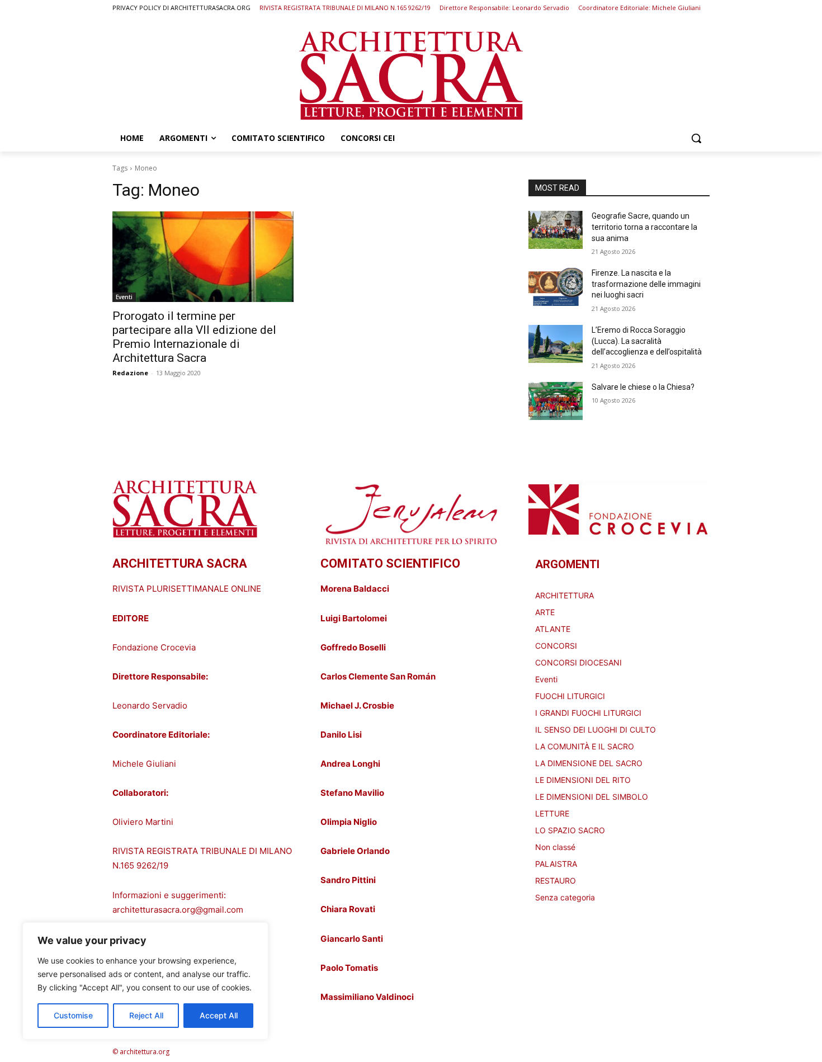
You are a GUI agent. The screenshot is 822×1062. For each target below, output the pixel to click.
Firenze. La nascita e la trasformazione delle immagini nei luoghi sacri (646, 283)
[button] (696, 138)
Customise (73, 1015)
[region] (145, 981)
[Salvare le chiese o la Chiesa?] (555, 401)
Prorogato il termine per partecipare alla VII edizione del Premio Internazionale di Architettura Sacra (194, 337)
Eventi (124, 297)
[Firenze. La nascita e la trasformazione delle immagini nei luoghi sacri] (555, 287)
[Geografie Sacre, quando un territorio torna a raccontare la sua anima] (555, 230)
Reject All (146, 1015)
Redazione (130, 373)
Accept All (219, 1015)
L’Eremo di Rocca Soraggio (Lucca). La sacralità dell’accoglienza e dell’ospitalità (647, 340)
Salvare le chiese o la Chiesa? (643, 387)
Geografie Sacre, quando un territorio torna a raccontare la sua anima (644, 226)
